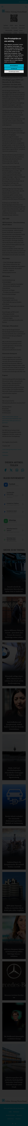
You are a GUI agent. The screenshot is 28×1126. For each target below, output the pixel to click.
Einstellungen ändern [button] (14, 71)
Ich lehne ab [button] (14, 68)
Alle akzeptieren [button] (14, 65)
